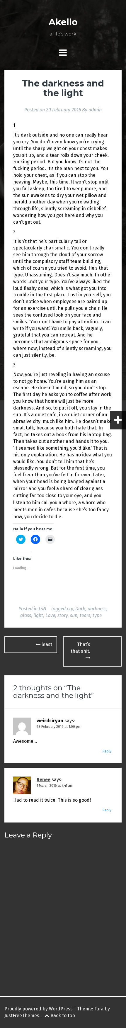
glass (25, 615)
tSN (42, 608)
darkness (97, 608)
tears (85, 615)
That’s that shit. (80, 648)
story (62, 615)
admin (95, 110)
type (97, 615)
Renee (43, 779)
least (46, 644)
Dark (80, 608)
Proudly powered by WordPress (38, 1009)
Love (50, 615)
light (38, 615)
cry (70, 608)
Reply (107, 751)
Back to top (62, 1015)
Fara (98, 1009)
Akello (63, 22)
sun (73, 615)
